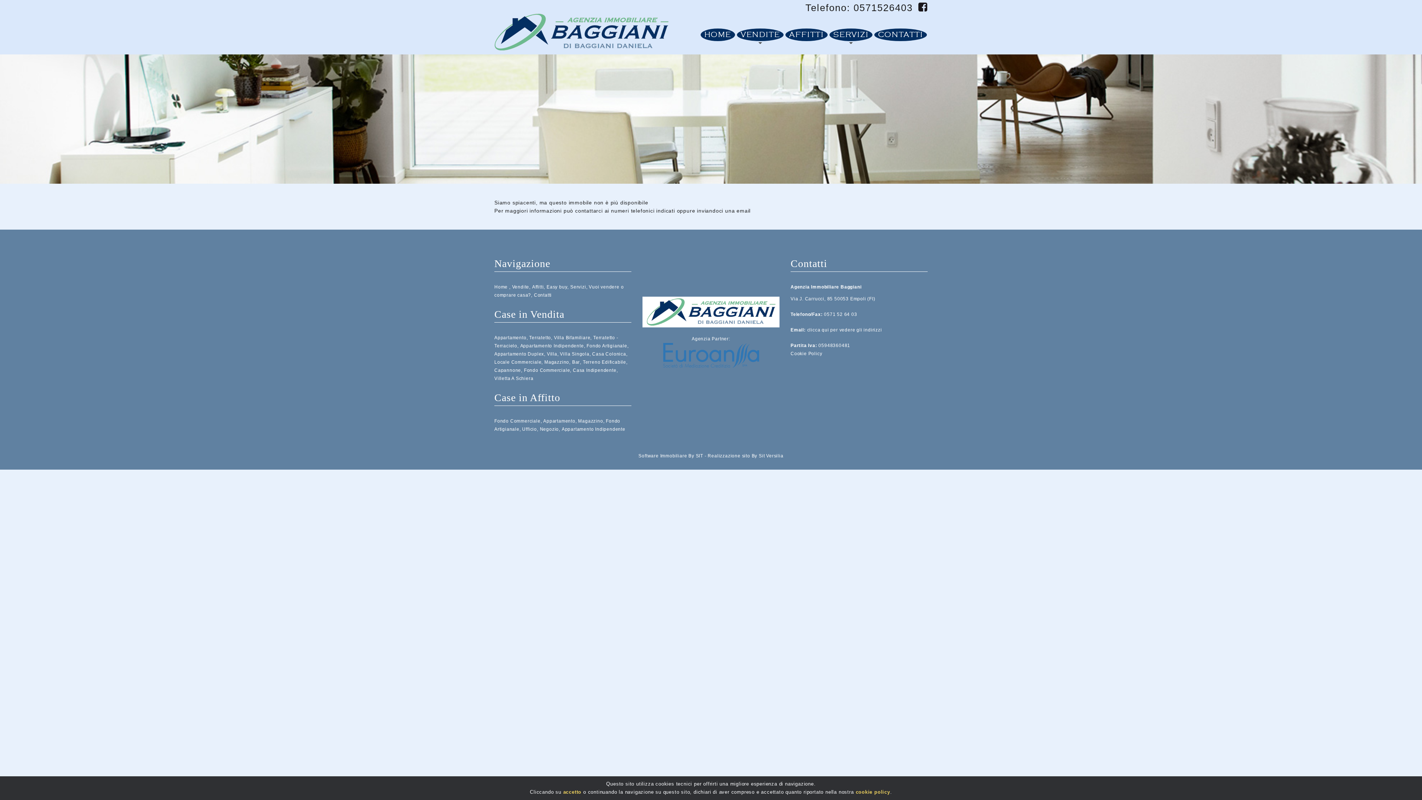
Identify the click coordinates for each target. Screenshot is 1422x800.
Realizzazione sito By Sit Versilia (745, 456)
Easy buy (557, 287)
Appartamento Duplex (519, 354)
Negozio (549, 429)
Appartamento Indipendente (552, 346)
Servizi (851, 35)
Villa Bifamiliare (572, 337)
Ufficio (529, 429)
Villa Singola (574, 354)
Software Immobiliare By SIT (670, 456)
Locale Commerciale (517, 362)
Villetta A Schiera (513, 378)
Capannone (507, 370)
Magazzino (556, 362)
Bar (576, 362)
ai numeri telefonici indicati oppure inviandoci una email (678, 211)
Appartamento (510, 337)
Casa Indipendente (595, 370)
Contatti (900, 35)
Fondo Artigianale (607, 346)
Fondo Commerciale (547, 370)
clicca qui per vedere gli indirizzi (844, 330)
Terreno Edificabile (604, 362)
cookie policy (873, 792)
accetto (572, 792)
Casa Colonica (609, 354)
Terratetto (540, 337)
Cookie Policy (806, 353)
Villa (552, 354)
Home (717, 35)
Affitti (806, 35)
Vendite (760, 35)
